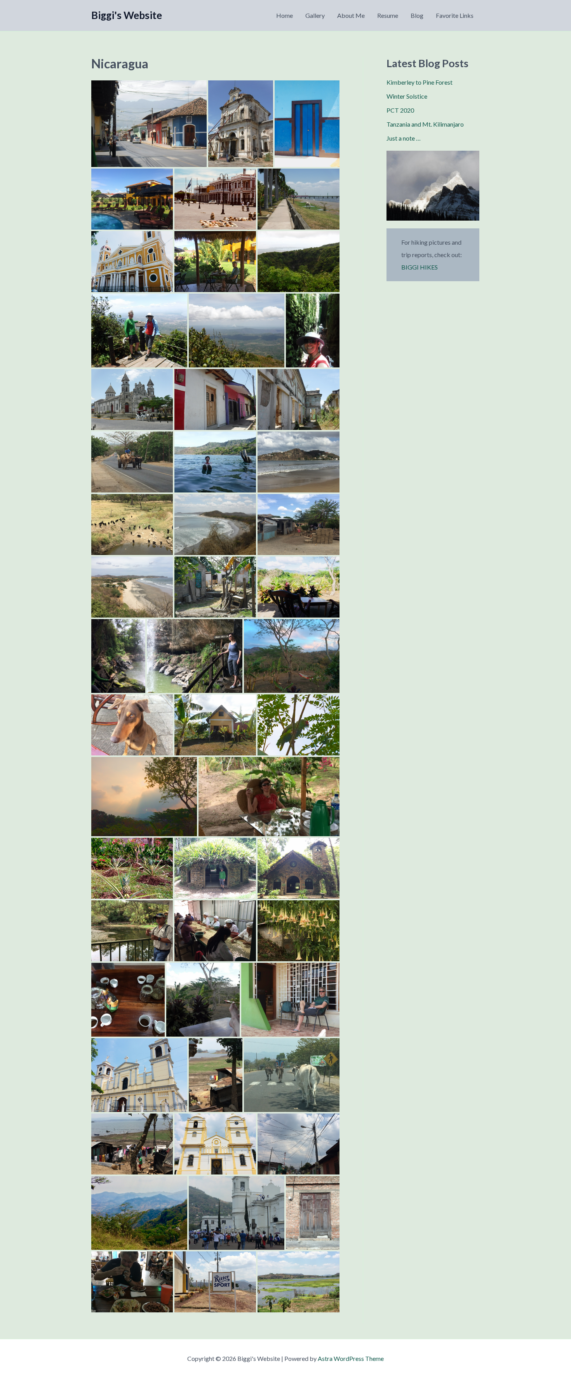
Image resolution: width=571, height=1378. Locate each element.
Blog (417, 15)
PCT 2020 (400, 110)
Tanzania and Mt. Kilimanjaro (425, 124)
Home (284, 15)
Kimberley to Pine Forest (419, 82)
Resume (387, 15)
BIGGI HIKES (419, 267)
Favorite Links (455, 15)
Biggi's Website (126, 15)
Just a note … (403, 138)
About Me (351, 15)
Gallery (315, 15)
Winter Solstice (406, 96)
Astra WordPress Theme (351, 1358)
